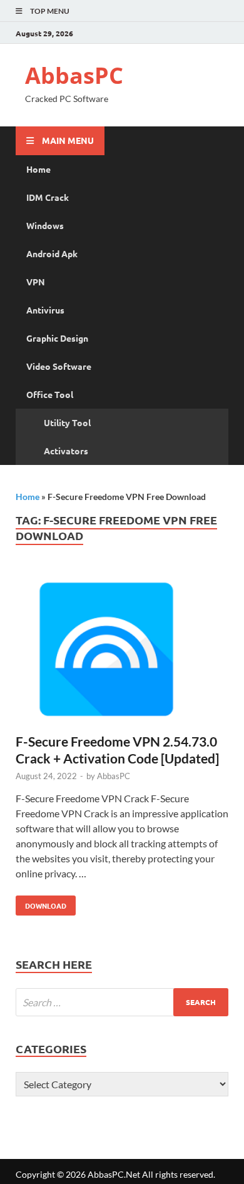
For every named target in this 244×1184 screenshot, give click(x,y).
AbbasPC (74, 75)
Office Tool (49, 394)
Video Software (58, 366)
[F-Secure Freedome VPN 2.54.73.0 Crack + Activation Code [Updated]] (122, 651)
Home (38, 169)
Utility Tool (67, 422)
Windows (45, 225)
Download (41, 903)
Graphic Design (57, 338)
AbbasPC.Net (114, 1174)
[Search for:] (122, 1002)
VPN (35, 281)
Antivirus (45, 309)
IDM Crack (47, 197)
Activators (66, 450)
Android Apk (52, 253)
